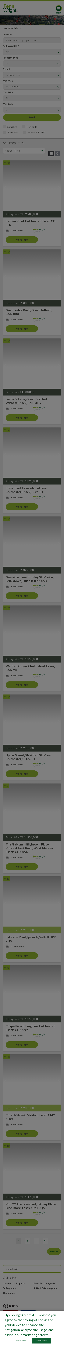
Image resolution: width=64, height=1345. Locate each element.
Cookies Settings (21, 1340)
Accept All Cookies (41, 1340)
